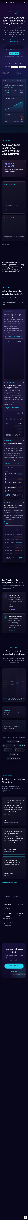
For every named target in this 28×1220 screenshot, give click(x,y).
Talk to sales (14, 971)
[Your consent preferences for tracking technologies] (25, 1217)
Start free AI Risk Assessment (14, 966)
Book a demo (14, 53)
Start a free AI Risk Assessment (14, 47)
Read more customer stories (10, 882)
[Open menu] (24, 2)
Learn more (12, 609)
